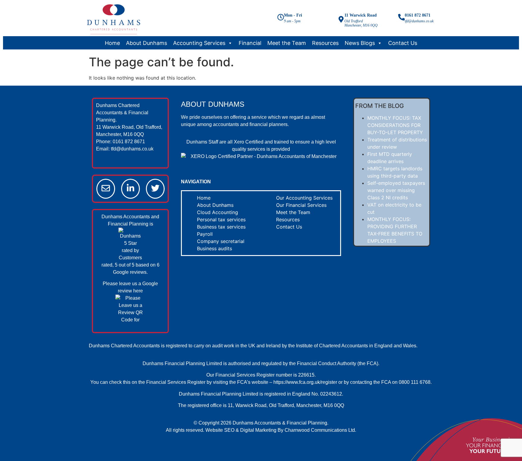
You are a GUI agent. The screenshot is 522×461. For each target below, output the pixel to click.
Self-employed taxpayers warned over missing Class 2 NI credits (396, 190)
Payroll (205, 234)
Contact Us (402, 43)
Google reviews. (130, 272)
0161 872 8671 (417, 15)
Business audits (214, 248)
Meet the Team (286, 43)
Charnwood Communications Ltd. (320, 430)
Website (214, 430)
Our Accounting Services (304, 198)
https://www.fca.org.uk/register (305, 382)
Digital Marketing (258, 430)
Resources (325, 43)
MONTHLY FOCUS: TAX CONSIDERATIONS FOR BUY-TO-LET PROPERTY (395, 125)
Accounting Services (199, 43)
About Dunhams (146, 43)
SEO (229, 430)
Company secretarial (220, 241)
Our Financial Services (301, 205)
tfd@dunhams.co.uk (132, 148)
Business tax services (221, 227)
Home (112, 43)
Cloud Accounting (217, 212)
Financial (250, 43)
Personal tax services (221, 219)
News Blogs (360, 43)
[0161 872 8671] (401, 17)
